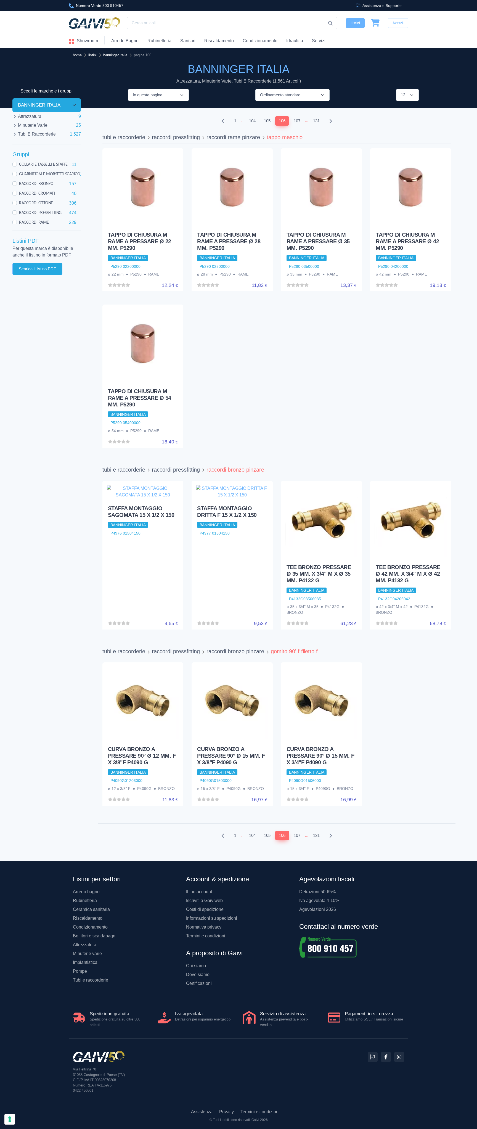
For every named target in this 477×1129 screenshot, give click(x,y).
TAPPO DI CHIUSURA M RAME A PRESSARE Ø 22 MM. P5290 (139, 241)
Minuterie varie (87, 953)
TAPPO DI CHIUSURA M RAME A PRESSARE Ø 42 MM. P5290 (407, 241)
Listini (355, 23)
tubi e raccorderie (123, 137)
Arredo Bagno (125, 40)
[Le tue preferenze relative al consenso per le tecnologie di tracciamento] (9, 1119)
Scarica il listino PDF (37, 268)
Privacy (226, 1111)
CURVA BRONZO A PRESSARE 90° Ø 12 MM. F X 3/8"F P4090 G (142, 755)
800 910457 (99, 5)
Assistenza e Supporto (382, 5)
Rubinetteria (159, 40)
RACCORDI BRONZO (36, 183)
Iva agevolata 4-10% (319, 900)
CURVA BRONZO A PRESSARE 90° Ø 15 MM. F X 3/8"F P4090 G (231, 755)
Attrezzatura (84, 944)
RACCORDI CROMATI (37, 193)
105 (267, 120)
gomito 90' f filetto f (294, 651)
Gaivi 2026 (259, 1120)
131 (316, 120)
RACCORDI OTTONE (36, 203)
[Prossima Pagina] (330, 121)
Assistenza (202, 1111)
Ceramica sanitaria (91, 909)
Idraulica (294, 40)
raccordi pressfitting (176, 137)
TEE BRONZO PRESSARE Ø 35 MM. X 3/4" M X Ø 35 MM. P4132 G (319, 573)
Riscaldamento (219, 40)
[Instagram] (399, 1057)
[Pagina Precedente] (223, 121)
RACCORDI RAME (34, 222)
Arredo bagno (86, 891)
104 (252, 120)
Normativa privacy (203, 927)
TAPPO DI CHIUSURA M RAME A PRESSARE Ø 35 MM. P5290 (318, 241)
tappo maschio (285, 137)
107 (297, 120)
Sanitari (187, 40)
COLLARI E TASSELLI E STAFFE (43, 164)
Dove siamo (198, 974)
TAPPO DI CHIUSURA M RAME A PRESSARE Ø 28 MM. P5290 (228, 241)
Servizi (318, 40)
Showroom (87, 40)
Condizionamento (90, 927)
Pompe (80, 971)
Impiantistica (85, 962)
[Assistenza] (373, 1057)
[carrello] (375, 23)
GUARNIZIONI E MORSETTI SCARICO (49, 174)
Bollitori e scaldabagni (94, 936)
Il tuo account (199, 891)
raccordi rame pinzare (233, 137)
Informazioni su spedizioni (211, 918)
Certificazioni (199, 983)
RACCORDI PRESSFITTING (40, 212)
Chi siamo (196, 965)
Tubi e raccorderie (90, 980)
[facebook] (386, 1057)
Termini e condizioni (205, 936)
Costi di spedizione (205, 909)
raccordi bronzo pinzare (235, 470)
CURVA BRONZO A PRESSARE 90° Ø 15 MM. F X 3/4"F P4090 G (320, 755)
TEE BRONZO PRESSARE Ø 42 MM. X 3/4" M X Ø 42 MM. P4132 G (408, 573)
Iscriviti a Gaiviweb (204, 900)
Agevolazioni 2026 (317, 909)
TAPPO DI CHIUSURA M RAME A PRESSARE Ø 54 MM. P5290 (139, 398)
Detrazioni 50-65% (317, 891)
